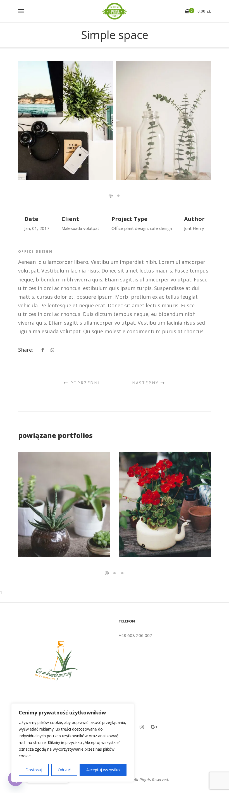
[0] (187, 11)
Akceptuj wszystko (103, 769)
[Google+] (154, 727)
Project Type (129, 219)
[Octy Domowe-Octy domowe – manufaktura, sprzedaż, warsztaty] (114, 11)
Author (194, 219)
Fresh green (64, 514)
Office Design (35, 251)
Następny (146, 382)
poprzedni (84, 382)
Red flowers (164, 514)
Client (70, 219)
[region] (72, 742)
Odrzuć (64, 769)
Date (31, 219)
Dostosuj (33, 769)
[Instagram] (142, 727)
